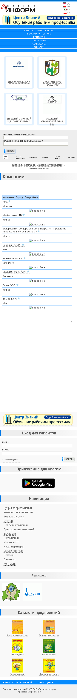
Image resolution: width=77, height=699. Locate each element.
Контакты (10, 563)
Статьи (8, 520)
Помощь (9, 555)
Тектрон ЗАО (10, 298)
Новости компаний (16, 525)
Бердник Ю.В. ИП (12, 244)
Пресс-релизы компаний (19, 529)
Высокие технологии (50, 164)
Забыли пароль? (11, 460)
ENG (68, 3)
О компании (11, 538)
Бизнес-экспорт (49, 654)
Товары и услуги (14, 516)
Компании (30, 164)
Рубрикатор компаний (18, 508)
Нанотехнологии (39, 168)
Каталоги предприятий (18, 512)
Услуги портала (13, 550)
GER (68, 6)
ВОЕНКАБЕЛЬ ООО (13, 258)
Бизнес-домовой (17, 674)
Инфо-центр (11, 542)
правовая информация (29, 691)
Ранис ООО (9, 285)
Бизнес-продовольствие (17, 635)
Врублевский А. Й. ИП (15, 271)
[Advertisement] (38, 371)
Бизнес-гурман (17, 654)
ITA (68, 9)
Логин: (5, 442)
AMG (5, 201)
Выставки (10, 533)
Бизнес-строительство (49, 635)
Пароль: (5, 449)
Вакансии (10, 559)
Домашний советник (48, 674)
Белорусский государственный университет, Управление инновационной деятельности (34, 230)
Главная (17, 164)
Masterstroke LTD (12, 215)
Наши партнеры (14, 546)
